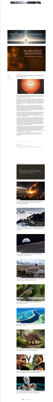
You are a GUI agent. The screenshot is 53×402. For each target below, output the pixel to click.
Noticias (8, 77)
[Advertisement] (25, 9)
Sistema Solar (9, 78)
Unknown (20, 145)
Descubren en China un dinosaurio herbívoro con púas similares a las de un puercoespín (30, 349)
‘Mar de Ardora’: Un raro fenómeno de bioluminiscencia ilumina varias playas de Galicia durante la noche (30, 172)
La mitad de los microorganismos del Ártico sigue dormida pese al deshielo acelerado (30, 279)
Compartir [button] (18, 140)
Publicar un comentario (25, 174)
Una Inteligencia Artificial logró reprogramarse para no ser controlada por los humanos (30, 392)
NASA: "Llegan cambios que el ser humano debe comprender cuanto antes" (29, 254)
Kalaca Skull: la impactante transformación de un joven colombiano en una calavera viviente (31, 372)
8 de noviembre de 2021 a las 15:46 (26, 145)
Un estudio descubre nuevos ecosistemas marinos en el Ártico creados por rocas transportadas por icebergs (30, 229)
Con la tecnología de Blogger (27, 399)
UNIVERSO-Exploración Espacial (28, 141)
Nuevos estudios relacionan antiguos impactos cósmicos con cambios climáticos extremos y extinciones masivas (29, 202)
